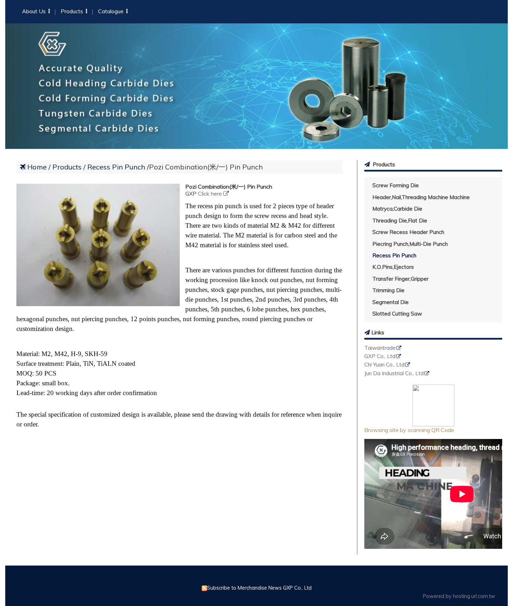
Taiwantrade (380, 348)
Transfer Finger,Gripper (400, 278)
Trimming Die (388, 290)
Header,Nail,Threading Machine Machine (421, 197)
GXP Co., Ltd (379, 356)
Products (67, 166)
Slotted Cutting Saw (397, 313)
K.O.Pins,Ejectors (393, 267)
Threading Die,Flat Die (399, 220)
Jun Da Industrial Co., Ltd (394, 374)
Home (37, 166)
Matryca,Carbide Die (397, 208)
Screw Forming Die (395, 185)
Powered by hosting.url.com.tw (459, 596)
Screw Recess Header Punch (408, 232)
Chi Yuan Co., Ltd (384, 365)
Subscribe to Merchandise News (244, 588)
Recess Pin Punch (394, 255)
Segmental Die (390, 302)
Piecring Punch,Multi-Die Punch (410, 244)
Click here (210, 193)
